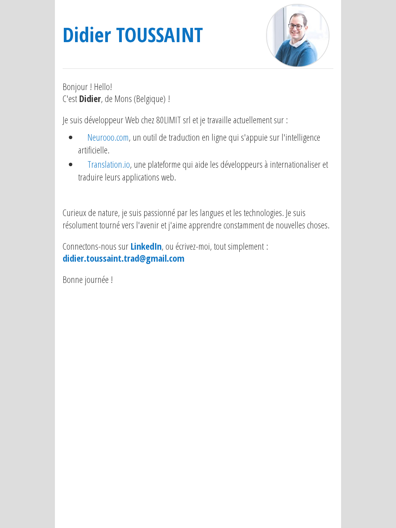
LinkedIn (146, 246)
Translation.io (108, 164)
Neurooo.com (108, 137)
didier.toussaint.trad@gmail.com (123, 258)
